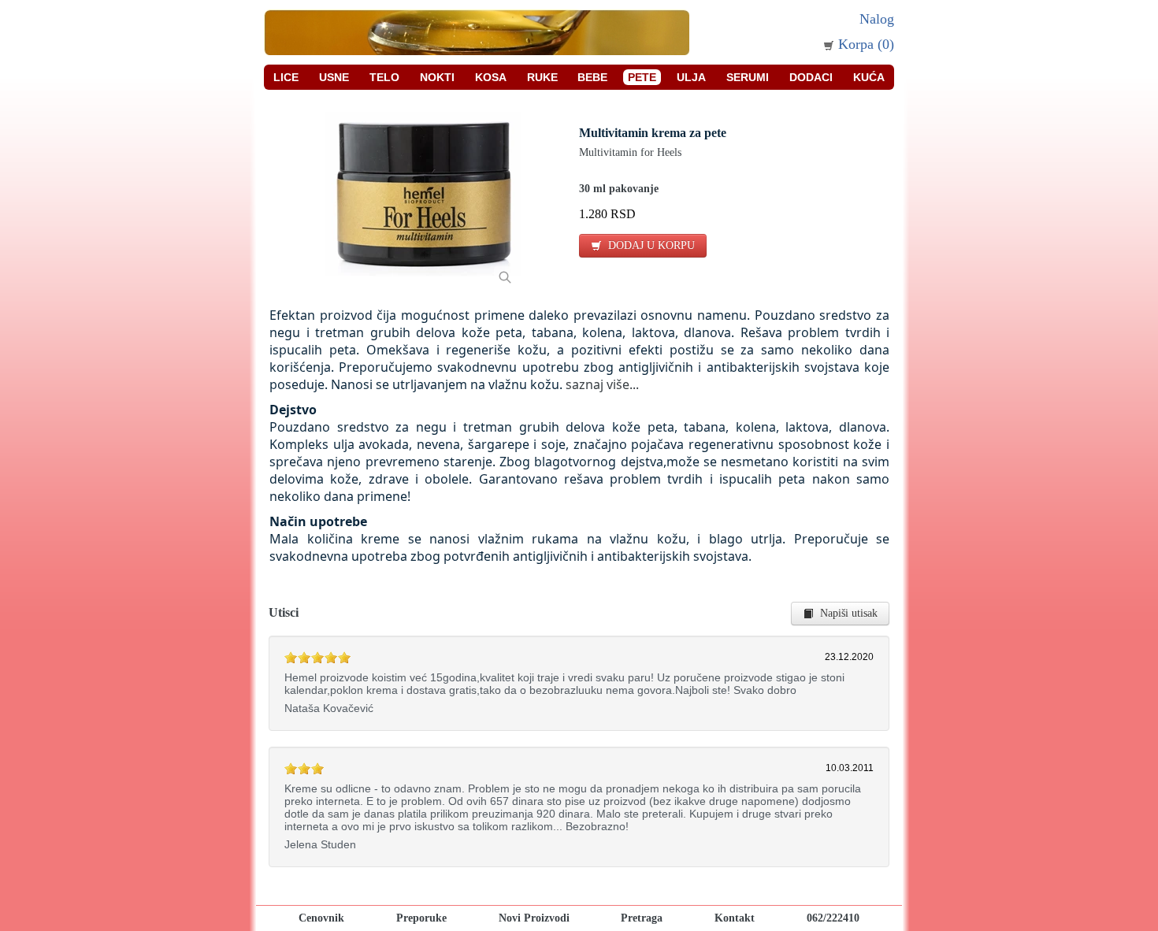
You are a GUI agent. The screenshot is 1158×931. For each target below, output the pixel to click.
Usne (334, 77)
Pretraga (642, 918)
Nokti (437, 77)
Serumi (747, 77)
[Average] (290, 657)
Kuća (869, 77)
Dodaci (811, 77)
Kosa (491, 77)
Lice (286, 77)
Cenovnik (321, 918)
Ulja (691, 77)
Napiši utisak (846, 613)
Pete (642, 77)
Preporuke (421, 918)
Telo (384, 77)
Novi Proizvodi (534, 918)
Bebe (592, 77)
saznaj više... (602, 384)
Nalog (876, 19)
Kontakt (734, 918)
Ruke (542, 77)
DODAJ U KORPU (648, 245)
